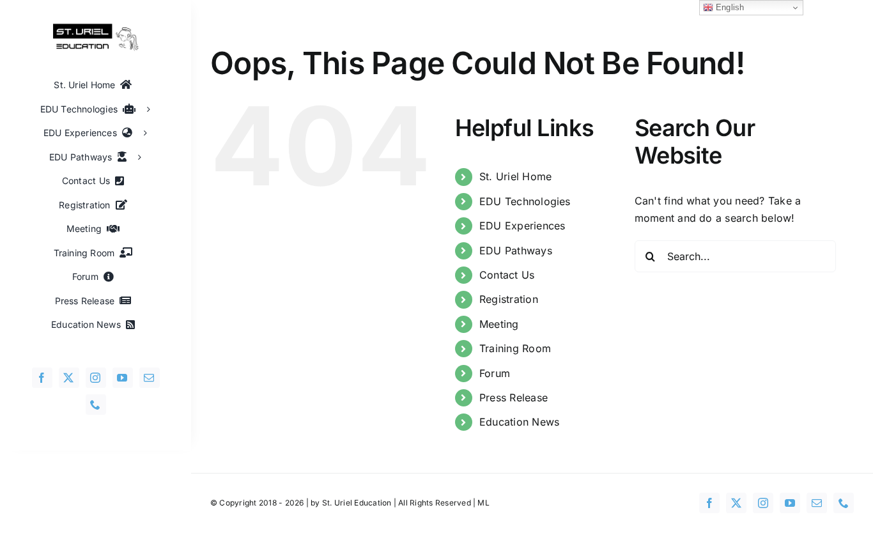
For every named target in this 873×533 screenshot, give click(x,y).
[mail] (149, 377)
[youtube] (122, 377)
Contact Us (506, 274)
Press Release (513, 397)
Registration (508, 299)
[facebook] (42, 377)
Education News (519, 421)
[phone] (96, 404)
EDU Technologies (525, 201)
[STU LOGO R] (95, 28)
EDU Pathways (515, 250)
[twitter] (69, 377)
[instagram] (96, 377)
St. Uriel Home (515, 176)
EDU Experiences (522, 225)
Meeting (499, 324)
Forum (494, 373)
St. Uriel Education (357, 502)
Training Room (515, 348)
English (729, 7)
